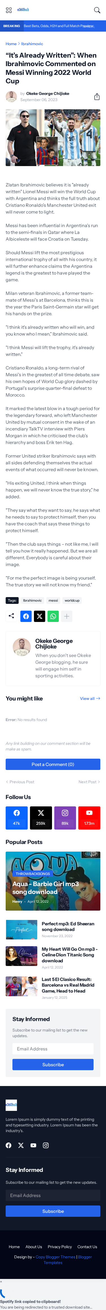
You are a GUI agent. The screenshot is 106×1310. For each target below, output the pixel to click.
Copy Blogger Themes (55, 1256)
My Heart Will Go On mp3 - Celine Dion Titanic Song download (70, 954)
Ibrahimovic (32, 43)
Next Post (87, 781)
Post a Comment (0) (53, 764)
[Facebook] (26, 616)
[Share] (94, 96)
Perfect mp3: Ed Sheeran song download (68, 926)
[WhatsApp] (53, 616)
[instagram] (46, 1145)
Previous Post (22, 781)
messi (53, 600)
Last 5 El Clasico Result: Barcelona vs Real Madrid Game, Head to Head (68, 985)
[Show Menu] (9, 10)
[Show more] (66, 616)
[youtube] (33, 1145)
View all (87, 698)
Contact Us (87, 1246)
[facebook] (8, 1145)
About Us (33, 1246)
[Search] (97, 10)
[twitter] (21, 1145)
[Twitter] (39, 616)
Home (11, 43)
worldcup (72, 600)
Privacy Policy (60, 1246)
